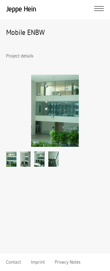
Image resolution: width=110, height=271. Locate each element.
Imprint (38, 262)
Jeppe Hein (21, 9)
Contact (13, 262)
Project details (19, 56)
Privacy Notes (67, 262)
